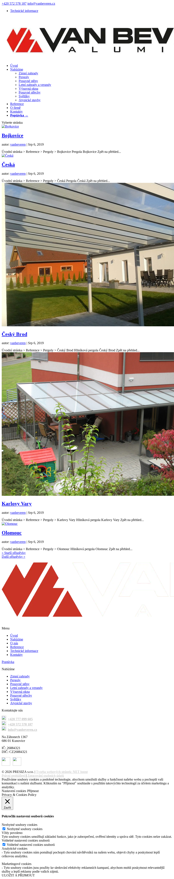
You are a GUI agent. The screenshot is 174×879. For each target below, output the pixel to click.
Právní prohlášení (13, 775)
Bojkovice (12, 135)
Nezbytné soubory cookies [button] (19, 824)
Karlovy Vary (17, 503)
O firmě (15, 107)
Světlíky (24, 96)
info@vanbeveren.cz (22, 729)
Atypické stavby (30, 100)
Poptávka (8, 662)
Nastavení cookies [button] (14, 791)
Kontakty (16, 111)
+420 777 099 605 (20, 719)
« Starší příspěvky (14, 553)
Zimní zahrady (28, 73)
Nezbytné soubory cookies (24, 829)
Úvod (14, 65)
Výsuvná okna (28, 88)
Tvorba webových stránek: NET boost (62, 772)
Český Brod (14, 334)
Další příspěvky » (13, 556)
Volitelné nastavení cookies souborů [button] (26, 840)
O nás (14, 643)
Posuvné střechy (30, 92)
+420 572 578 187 (14, 3)
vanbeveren (18, 144)
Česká (8, 164)
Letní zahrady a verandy (35, 85)
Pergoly (24, 77)
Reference (17, 104)
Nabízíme (16, 69)
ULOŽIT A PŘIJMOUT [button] (18, 875)
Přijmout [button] (33, 791)
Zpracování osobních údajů (45, 775)
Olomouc (12, 532)
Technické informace (24, 11)
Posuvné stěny (28, 81)
